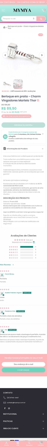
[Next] (42, 55)
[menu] (3, 10)
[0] (43, 10)
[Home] (4, 27)
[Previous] (5, 55)
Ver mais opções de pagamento (18, 116)
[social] (5, 408)
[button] (13, 247)
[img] (4, 271)
